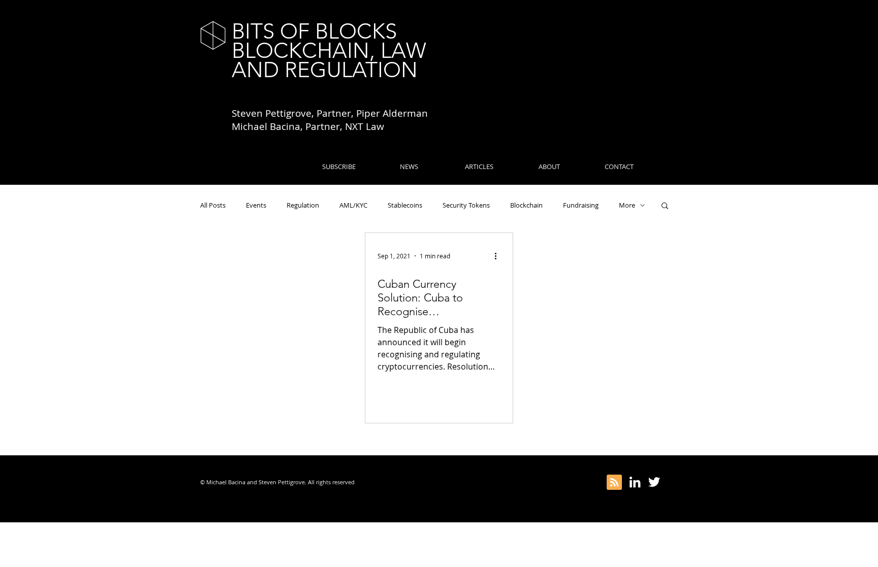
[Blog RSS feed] (614, 483)
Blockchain (526, 205)
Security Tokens (466, 205)
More (627, 205)
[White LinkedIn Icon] (635, 482)
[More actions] (499, 256)
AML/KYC (353, 205)
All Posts (213, 205)
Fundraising (581, 205)
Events (256, 205)
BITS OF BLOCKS (314, 31)
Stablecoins (405, 205)
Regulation (303, 205)
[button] (665, 206)
